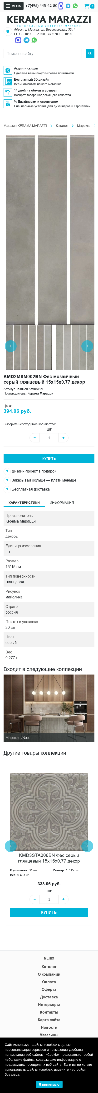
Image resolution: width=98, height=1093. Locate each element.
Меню (16, 6)
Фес (26, 737)
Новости (49, 1027)
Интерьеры (49, 1004)
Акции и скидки (26, 68)
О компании (49, 974)
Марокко (83, 126)
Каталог (62, 126)
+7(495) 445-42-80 (41, 5)
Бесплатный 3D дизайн (31, 79)
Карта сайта (49, 1020)
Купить (49, 458)
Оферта (49, 989)
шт (49, 429)
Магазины (49, 1035)
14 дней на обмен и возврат (35, 90)
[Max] (60, 5)
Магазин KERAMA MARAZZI (25, 126)
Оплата (49, 982)
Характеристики (24, 503)
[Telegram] (68, 5)
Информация (62, 503)
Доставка (49, 997)
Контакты (49, 1012)
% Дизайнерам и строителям (36, 101)
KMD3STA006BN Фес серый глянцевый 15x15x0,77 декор (49, 858)
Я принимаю (49, 1084)
